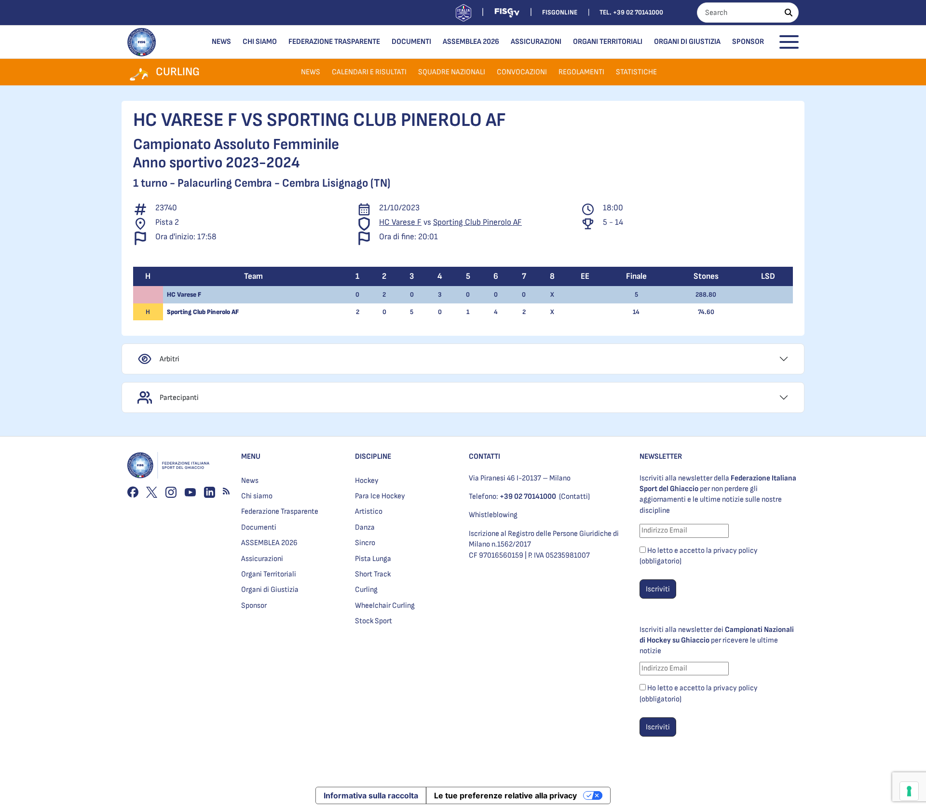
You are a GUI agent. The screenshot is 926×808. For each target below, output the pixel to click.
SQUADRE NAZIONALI (451, 72)
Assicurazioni (536, 41)
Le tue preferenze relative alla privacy (505, 795)
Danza (365, 527)
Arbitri (169, 359)
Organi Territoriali (607, 41)
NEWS (310, 72)
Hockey (367, 480)
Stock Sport (373, 621)
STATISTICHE (636, 72)
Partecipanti (179, 397)
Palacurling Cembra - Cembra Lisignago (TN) (283, 183)
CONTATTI (484, 456)
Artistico (368, 511)
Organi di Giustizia (687, 41)
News (221, 41)
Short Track (373, 574)
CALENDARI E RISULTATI (369, 72)
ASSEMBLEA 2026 (471, 41)
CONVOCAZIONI (522, 72)
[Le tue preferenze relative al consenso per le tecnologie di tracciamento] (909, 791)
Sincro (365, 543)
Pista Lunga (373, 558)
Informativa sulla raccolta (371, 795)
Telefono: (512, 496)
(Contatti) (574, 496)
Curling (366, 589)
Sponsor (748, 41)
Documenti (411, 41)
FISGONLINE (559, 12)
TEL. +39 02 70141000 (631, 12)
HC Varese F (400, 222)
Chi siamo (260, 41)
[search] (788, 12)
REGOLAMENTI (581, 72)
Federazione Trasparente (334, 41)
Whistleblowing (493, 515)
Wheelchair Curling (385, 605)
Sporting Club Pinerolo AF (477, 222)
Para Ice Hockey (380, 496)
